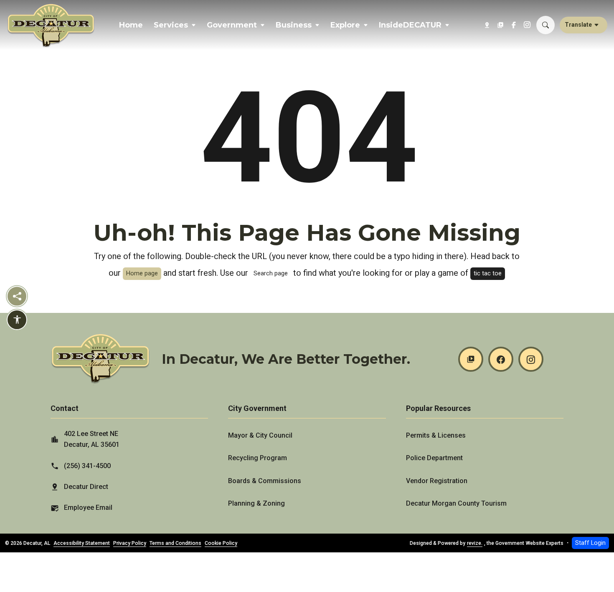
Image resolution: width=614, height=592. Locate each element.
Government (232, 25)
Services (171, 25)
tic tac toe (488, 273)
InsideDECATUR (410, 25)
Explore (345, 25)
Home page (142, 273)
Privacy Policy (129, 543)
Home (131, 25)
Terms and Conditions (175, 543)
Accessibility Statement (81, 543)
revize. (474, 543)
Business (294, 25)
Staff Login (590, 543)
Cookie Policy (221, 543)
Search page (271, 273)
